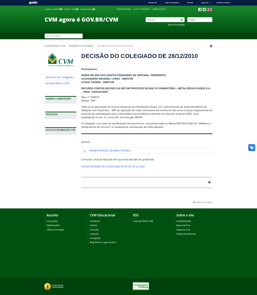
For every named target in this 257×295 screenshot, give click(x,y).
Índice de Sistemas (186, 233)
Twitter (93, 225)
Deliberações (53, 225)
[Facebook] (200, 9)
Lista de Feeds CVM (143, 221)
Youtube (94, 229)
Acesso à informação (172, 3)
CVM (63, 46)
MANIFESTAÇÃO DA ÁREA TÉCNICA (110, 150)
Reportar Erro (183, 225)
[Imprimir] (211, 46)
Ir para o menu (71, 9)
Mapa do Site (183, 229)
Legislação (205, 3)
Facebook (95, 221)
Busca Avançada (176, 24)
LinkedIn (94, 233)
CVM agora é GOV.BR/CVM (81, 19)
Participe (190, 3)
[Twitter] (204, 9)
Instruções (52, 221)
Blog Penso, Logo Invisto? (103, 242)
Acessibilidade (124, 9)
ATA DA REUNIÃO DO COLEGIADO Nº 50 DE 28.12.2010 (113, 166)
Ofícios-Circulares (55, 229)
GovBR (33, 2)
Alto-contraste (142, 9)
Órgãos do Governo (223, 3)
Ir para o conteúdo (53, 9)
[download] (84, 151)
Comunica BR (152, 3)
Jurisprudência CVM (57, 83)
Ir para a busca (87, 9)
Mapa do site (159, 9)
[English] (209, 9)
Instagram (95, 238)
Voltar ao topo (203, 202)
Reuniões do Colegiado (81, 46)
